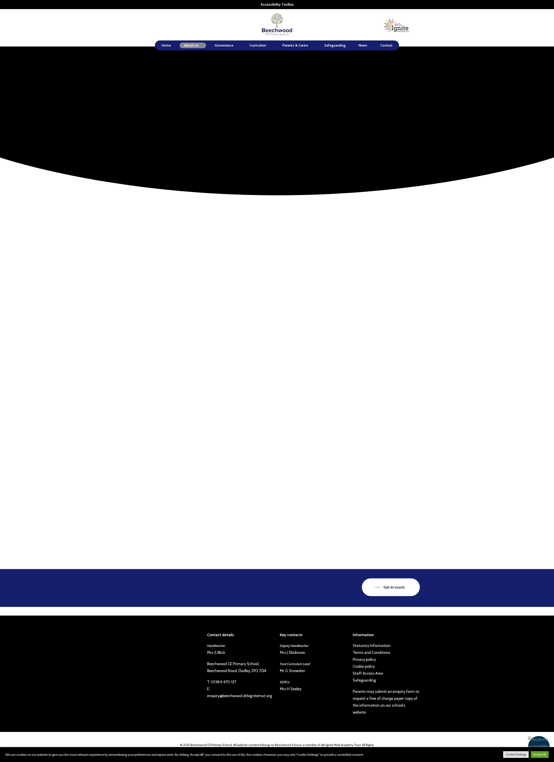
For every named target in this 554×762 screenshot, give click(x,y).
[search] (417, 24)
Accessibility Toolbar (277, 4)
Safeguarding (364, 680)
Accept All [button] (539, 754)
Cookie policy (364, 666)
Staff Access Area (368, 673)
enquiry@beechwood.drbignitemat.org (239, 695)
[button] (539, 747)
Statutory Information (371, 645)
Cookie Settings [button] (516, 754)
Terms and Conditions (371, 652)
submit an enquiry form (395, 691)
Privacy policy (364, 659)
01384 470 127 (223, 682)
